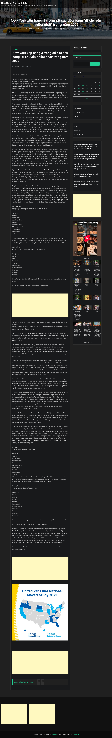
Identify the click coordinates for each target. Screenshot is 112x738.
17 (79, 89)
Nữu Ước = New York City (14, 3)
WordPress (54, 734)
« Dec (86, 98)
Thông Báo (15, 49)
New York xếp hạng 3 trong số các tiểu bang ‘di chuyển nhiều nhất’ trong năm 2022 (60, 29)
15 (99, 86)
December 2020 (79, 112)
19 (87, 89)
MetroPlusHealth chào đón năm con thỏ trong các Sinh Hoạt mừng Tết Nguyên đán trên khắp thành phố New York (86, 156)
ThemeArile (75, 734)
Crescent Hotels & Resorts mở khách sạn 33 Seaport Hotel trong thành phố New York (86, 184)
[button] (89, 258)
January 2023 (78, 108)
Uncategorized (78, 134)
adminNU (16, 67)
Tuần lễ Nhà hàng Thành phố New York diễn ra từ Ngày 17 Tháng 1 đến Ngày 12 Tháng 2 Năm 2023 (86, 166)
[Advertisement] (41, 305)
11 (83, 86)
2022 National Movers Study (24, 682)
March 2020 (77, 116)
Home (30, 29)
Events (76, 126)
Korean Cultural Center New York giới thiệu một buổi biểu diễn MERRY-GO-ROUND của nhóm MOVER (85, 146)
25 (83, 92)
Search (77, 58)
